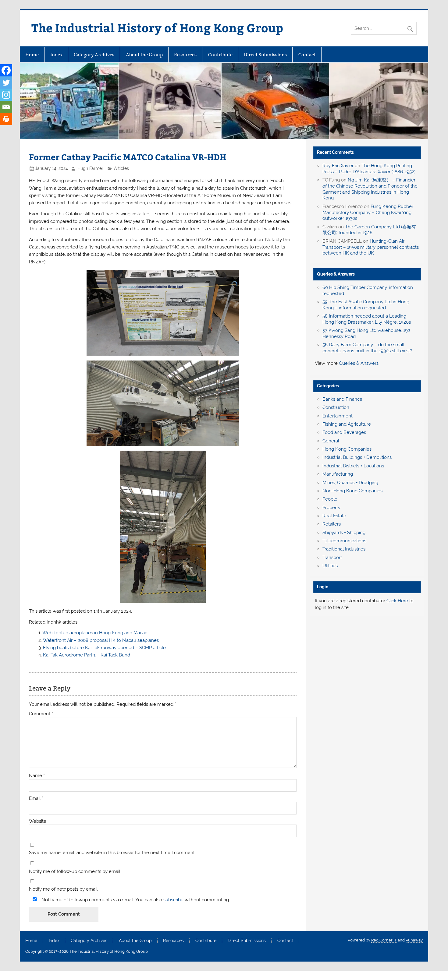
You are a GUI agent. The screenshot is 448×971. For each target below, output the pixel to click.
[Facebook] (6, 70)
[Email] (6, 107)
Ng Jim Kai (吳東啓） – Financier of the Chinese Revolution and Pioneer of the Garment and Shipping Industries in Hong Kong (370, 189)
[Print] (6, 119)
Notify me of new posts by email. (63, 889)
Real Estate (334, 516)
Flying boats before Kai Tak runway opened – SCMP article (104, 647)
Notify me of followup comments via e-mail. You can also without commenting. (135, 899)
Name (37, 775)
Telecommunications (344, 541)
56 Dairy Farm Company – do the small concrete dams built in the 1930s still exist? (367, 348)
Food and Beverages (344, 432)
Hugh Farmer (90, 168)
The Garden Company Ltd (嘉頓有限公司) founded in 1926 (369, 230)
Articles (121, 168)
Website (37, 821)
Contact (307, 55)
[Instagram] (6, 95)
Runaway (414, 940)
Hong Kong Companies (347, 449)
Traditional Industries (343, 549)
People (329, 499)
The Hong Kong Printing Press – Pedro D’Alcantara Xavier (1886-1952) (368, 168)
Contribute (220, 55)
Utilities (330, 565)
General (330, 441)
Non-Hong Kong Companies (352, 491)
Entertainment (337, 416)
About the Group (144, 55)
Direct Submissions (265, 55)
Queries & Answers (336, 274)
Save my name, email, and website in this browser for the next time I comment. (112, 852)
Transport (332, 557)
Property (331, 507)
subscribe (173, 899)
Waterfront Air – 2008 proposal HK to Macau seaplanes (101, 640)
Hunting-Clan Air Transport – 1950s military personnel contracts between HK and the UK (370, 247)
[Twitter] (6, 82)
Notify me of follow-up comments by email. (75, 871)
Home (32, 55)
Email (36, 798)
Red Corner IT (384, 940)
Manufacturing (337, 474)
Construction (335, 407)
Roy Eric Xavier (338, 165)
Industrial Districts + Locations (353, 466)
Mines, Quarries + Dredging (350, 482)
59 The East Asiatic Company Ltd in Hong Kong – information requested (365, 305)
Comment (41, 714)
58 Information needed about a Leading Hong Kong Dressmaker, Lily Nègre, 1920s (366, 319)
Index (56, 55)
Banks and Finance (342, 399)
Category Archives (94, 55)
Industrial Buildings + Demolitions (357, 457)
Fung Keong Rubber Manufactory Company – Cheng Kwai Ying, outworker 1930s (367, 212)
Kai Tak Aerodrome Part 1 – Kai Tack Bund (86, 655)
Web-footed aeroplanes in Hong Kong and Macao (95, 632)
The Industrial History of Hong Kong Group (157, 27)
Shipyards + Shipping (343, 532)
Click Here (397, 600)
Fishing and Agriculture (346, 424)
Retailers (331, 524)
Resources (185, 55)
